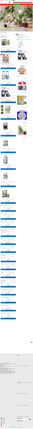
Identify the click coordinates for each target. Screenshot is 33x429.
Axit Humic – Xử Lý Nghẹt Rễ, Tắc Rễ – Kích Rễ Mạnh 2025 (23, 416)
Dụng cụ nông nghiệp (23, 4)
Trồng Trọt (11, 4)
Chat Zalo (1, 423)
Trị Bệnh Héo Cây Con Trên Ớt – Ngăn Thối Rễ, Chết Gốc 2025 (23, 405)
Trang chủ (1, 32)
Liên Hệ (31, 0)
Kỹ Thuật (28, 4)
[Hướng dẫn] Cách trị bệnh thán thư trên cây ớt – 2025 (22, 393)
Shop (29, 0)
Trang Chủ (1, 4)
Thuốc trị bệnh (20, 46)
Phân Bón (20, 45)
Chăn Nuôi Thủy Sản (17, 4)
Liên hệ (32, 4)
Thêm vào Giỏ (3, 51)
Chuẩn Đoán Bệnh (6, 4)
